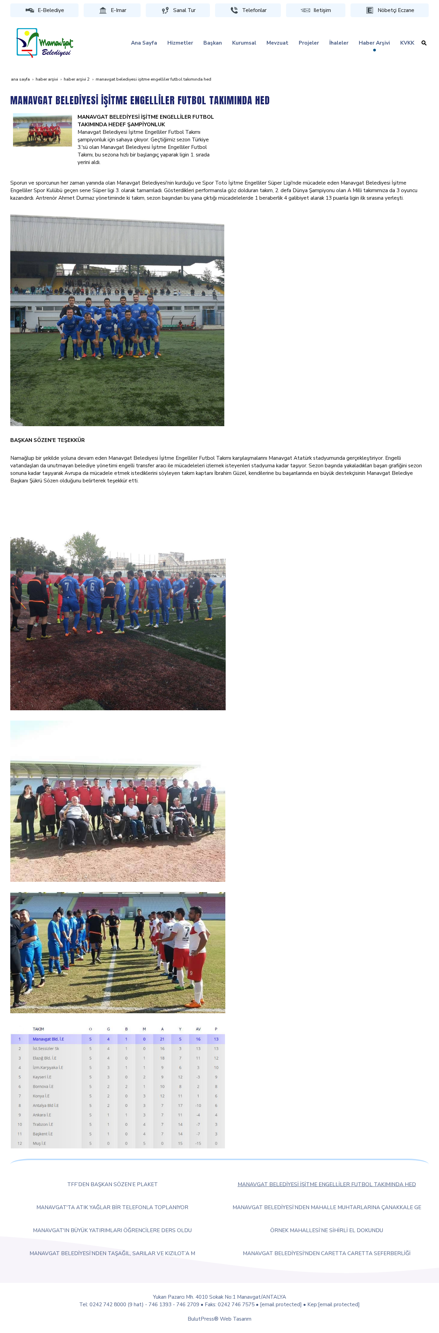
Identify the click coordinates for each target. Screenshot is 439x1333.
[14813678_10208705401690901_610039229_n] (117, 800)
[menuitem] (144, 42)
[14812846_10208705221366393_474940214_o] (118, 602)
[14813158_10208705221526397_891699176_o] (117, 318)
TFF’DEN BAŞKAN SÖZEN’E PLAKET (112, 1184)
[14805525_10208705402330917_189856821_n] (42, 129)
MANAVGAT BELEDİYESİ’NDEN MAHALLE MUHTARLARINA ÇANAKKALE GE (327, 1207)
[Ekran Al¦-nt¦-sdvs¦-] (117, 1085)
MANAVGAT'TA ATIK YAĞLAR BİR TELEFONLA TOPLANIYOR (112, 1207)
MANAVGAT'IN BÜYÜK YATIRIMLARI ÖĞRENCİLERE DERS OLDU (112, 1230)
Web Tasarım (235, 1318)
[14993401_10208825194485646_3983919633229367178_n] (117, 952)
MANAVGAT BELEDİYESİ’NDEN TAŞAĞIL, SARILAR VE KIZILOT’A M (112, 1253)
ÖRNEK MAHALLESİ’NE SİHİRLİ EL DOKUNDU (326, 1230)
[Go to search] (424, 43)
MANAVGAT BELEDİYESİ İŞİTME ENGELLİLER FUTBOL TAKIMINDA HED (327, 1184)
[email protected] (281, 1304)
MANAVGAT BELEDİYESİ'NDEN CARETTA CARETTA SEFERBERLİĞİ (327, 1253)
